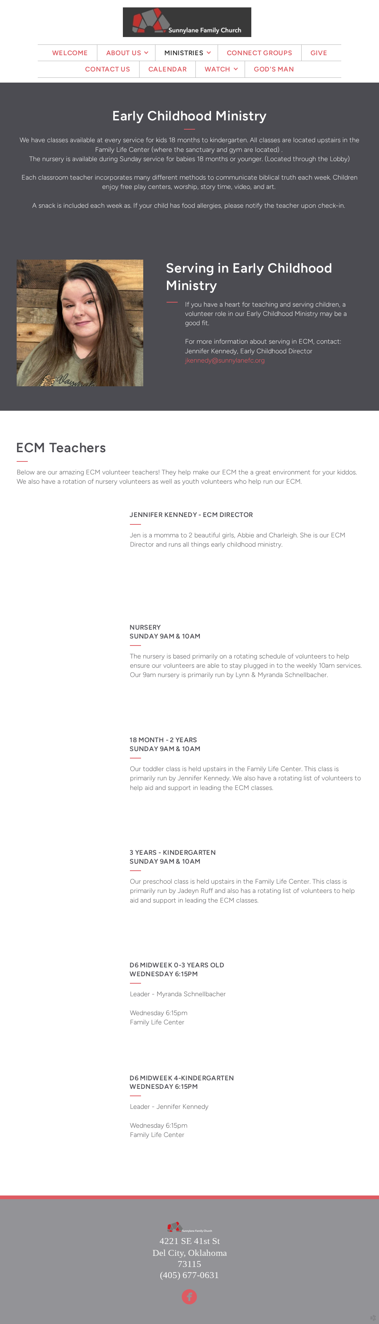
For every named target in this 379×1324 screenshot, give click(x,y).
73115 (189, 1264)
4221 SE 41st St (190, 1241)
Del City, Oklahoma (189, 1253)
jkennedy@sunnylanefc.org (225, 360)
